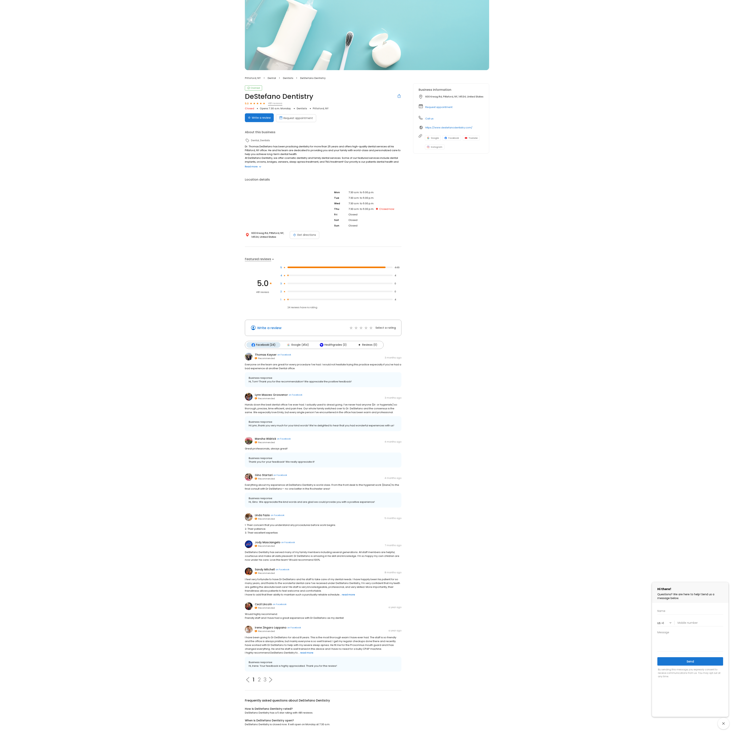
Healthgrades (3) (335, 345)
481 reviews (275, 103)
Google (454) (300, 345)
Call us (429, 118)
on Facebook (284, 354)
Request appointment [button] (438, 107)
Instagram (436, 146)
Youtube (473, 138)
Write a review (261, 118)
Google (435, 138)
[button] (270, 679)
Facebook (453, 138)
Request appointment (298, 118)
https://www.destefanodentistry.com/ (448, 127)
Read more (251, 166)
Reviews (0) (369, 345)
